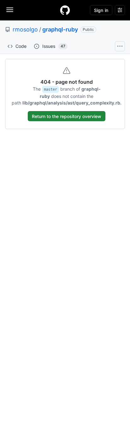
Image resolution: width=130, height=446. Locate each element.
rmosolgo (25, 29)
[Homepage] (65, 10)
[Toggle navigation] (10, 9)
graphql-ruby (60, 29)
